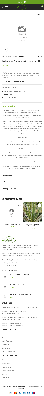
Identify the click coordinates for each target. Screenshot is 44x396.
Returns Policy (6, 367)
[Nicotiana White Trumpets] (5, 277)
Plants (15, 56)
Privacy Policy (6, 363)
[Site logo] (22, 7)
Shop (9, 56)
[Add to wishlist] (18, 205)
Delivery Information (8, 351)
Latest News (6, 348)
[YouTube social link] (24, 1)
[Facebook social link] (16, 1)
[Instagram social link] (21, 1)
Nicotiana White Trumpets (19, 275)
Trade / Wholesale (7, 341)
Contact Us (5, 377)
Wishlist (4, 374)
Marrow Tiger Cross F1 (18, 284)
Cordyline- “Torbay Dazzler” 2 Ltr (32, 225)
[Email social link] (12, 97)
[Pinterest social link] (15, 97)
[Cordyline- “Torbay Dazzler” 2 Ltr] (32, 212)
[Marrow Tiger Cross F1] (5, 286)
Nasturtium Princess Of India (20, 294)
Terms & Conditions (8, 370)
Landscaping (6, 344)
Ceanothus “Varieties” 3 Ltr (11, 224)
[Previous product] (36, 56)
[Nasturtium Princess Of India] (5, 296)
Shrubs (21, 56)
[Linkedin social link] (27, 1)
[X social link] (18, 1)
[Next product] (41, 56)
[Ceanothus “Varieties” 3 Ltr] (11, 212)
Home (3, 56)
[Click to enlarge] (5, 49)
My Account (5, 360)
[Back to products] (39, 56)
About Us (5, 334)
